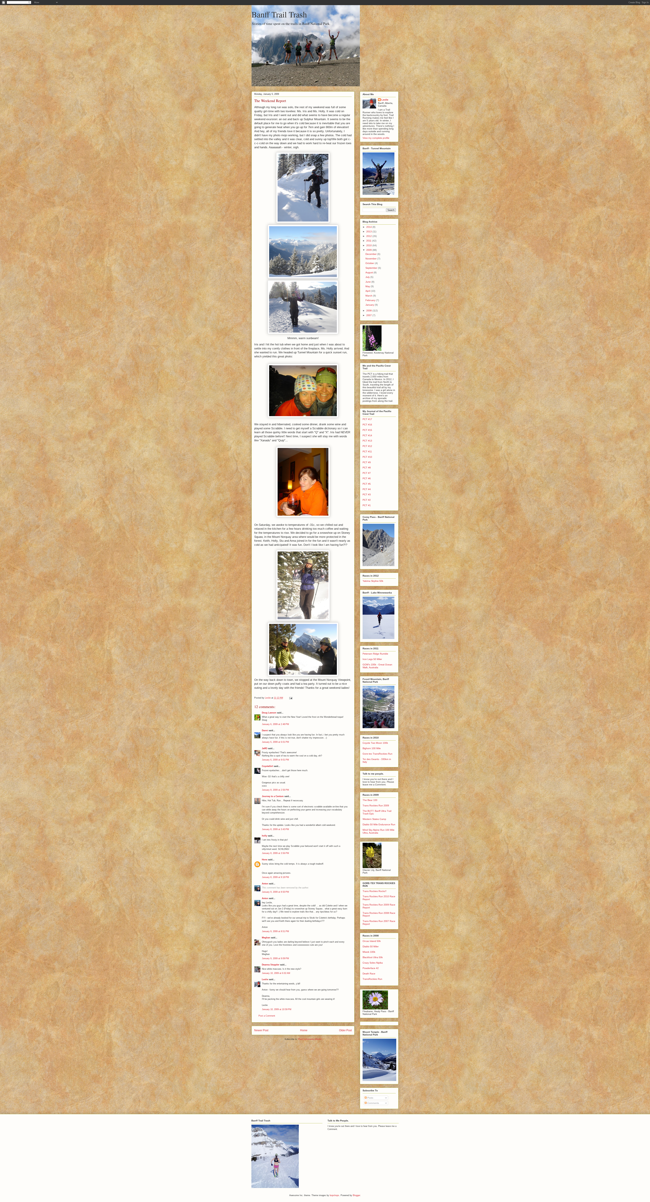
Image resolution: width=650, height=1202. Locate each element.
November (371, 258)
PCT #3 (367, 494)
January (370, 304)
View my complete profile (376, 138)
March (369, 295)
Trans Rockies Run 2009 (376, 805)
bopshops (334, 1195)
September (371, 268)
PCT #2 (367, 500)
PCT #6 (367, 478)
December (371, 254)
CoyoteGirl (267, 766)
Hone (264, 859)
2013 (369, 231)
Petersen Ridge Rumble (375, 653)
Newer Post (261, 1030)
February (370, 300)
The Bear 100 (370, 800)
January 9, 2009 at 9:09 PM (275, 958)
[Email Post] (290, 698)
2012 (369, 236)
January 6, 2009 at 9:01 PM (275, 759)
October (370, 263)
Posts (370, 1097)
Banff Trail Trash (279, 14)
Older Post (345, 1030)
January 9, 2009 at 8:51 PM (275, 931)
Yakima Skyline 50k (373, 581)
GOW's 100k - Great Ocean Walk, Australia (377, 666)
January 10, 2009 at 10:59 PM (276, 1009)
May (368, 286)
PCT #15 (367, 430)
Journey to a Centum (273, 796)
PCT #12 (367, 446)
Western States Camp (374, 819)
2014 (369, 227)
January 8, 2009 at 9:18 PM (275, 877)
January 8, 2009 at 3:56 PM (275, 853)
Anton (265, 883)
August (369, 272)
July (367, 277)
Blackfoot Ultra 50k (373, 957)
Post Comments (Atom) (309, 1039)
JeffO (264, 748)
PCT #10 (367, 457)
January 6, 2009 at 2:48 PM (275, 724)
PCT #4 (367, 489)
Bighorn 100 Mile (372, 748)
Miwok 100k (369, 952)
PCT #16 (367, 424)
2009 (369, 250)
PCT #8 (367, 467)
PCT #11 (367, 451)
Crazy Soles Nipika (373, 962)
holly (264, 835)
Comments (373, 1103)
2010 (369, 245)
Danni (265, 730)
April (368, 291)
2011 (369, 240)
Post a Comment (266, 1015)
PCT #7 (367, 473)
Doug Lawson (269, 712)
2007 (369, 315)
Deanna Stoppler (270, 964)
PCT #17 (367, 419)
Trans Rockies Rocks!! (374, 891)
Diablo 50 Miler (371, 946)
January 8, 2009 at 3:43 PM (275, 829)
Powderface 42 (371, 968)
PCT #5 (367, 483)
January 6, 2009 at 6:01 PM (275, 742)
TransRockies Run (372, 979)
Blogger (356, 1195)
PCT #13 (367, 440)
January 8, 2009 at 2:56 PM (275, 790)
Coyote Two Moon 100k (375, 743)
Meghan (266, 937)
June (368, 281)
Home (303, 1030)
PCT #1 (367, 505)
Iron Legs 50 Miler (372, 659)
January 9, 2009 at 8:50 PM (275, 892)
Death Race (369, 973)
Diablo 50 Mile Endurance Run (379, 824)
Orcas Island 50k (372, 941)
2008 (369, 310)
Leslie (265, 979)
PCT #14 (367, 435)
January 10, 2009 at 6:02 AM (276, 973)
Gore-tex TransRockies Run (377, 753)
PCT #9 (367, 462)
